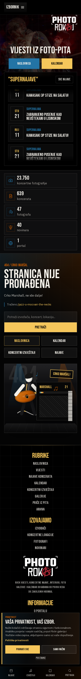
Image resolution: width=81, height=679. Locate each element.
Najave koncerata (40, 477)
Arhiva (40, 509)
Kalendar (57, 64)
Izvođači (40, 528)
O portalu (40, 611)
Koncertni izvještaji (21, 352)
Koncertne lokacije (40, 535)
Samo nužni (59, 649)
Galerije (40, 496)
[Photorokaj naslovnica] (64, 23)
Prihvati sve (22, 649)
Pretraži (40, 327)
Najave (59, 352)
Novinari (40, 548)
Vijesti (40, 470)
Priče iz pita (40, 503)
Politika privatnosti (17, 640)
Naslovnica (24, 64)
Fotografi (40, 542)
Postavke (41, 658)
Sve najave (64, 79)
